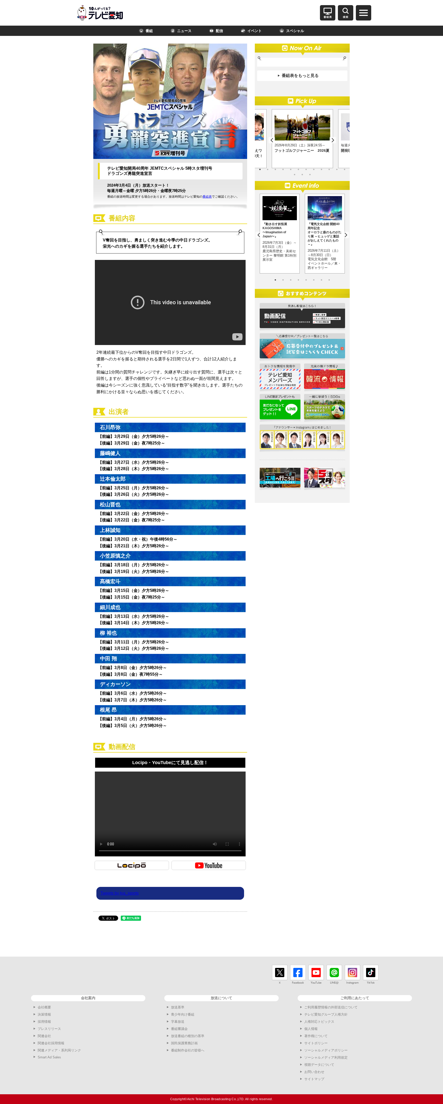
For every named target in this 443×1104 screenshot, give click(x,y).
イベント (254, 31)
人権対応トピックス (319, 1022)
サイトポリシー (316, 1043)
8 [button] (313, 169)
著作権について (316, 1036)
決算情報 (44, 1014)
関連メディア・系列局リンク (59, 1050)
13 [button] (294, 174)
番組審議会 (179, 1029)
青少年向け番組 (182, 1014)
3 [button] (275, 169)
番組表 (207, 196)
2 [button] (267, 169)
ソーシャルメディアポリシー (326, 1050)
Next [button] (332, 140)
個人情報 (311, 1029)
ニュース (184, 31)
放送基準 (177, 1007)
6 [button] (298, 169)
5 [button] (290, 169)
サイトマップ (314, 1079)
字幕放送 (177, 1022)
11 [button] (336, 169)
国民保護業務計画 (184, 1043)
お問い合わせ (314, 1072)
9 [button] (321, 169)
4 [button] (283, 169)
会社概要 (44, 1007)
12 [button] (344, 169)
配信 (219, 31)
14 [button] (302, 174)
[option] (302, 138)
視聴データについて (319, 1065)
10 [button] (329, 169)
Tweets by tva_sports (119, 893)
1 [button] (260, 169)
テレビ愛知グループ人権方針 (326, 1014)
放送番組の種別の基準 (187, 1036)
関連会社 (44, 1036)
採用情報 (44, 1022)
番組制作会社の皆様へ (187, 1050)
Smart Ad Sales (49, 1057)
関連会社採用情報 (51, 1043)
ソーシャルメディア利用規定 (326, 1057)
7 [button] (306, 169)
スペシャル (295, 31)
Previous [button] (271, 140)
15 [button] (310, 174)
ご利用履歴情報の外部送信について (331, 1007)
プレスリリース (49, 1029)
